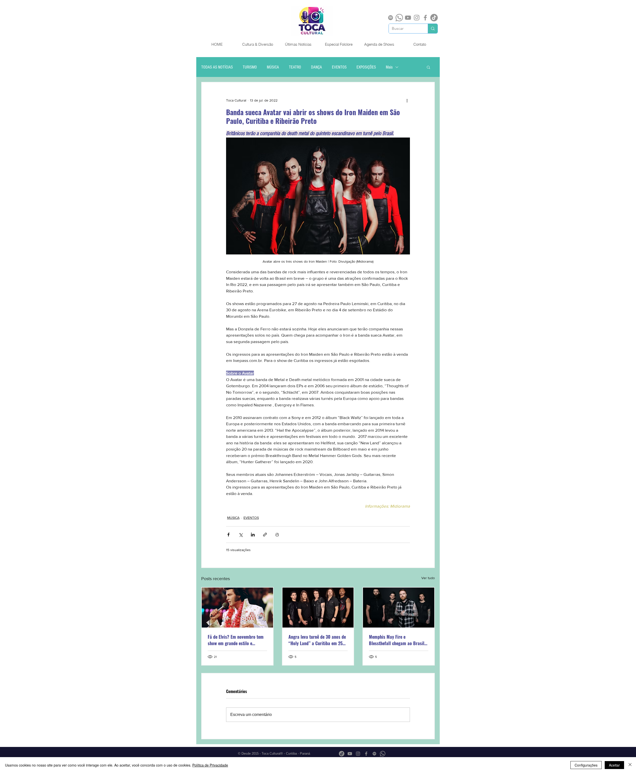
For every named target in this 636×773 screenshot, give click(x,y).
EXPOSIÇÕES (366, 67)
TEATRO (295, 67)
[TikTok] (434, 17)
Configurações (586, 765)
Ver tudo (428, 578)
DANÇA (316, 67)
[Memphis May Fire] (398, 608)
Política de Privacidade (210, 765)
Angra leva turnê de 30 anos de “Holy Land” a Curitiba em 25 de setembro (317, 639)
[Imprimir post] (277, 534)
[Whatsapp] (399, 17)
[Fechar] (630, 765)
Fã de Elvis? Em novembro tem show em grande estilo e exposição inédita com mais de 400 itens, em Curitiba (236, 639)
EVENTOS (339, 67)
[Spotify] (390, 17)
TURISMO (250, 67)
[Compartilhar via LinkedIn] (252, 534)
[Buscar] (432, 28)
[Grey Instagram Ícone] (416, 17)
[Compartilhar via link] (265, 534)
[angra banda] (318, 608)
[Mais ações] (407, 100)
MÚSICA (273, 67)
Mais (389, 67)
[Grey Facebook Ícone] (425, 17)
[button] (428, 67)
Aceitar (614, 765)
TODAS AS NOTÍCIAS (217, 67)
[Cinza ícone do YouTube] (408, 17)
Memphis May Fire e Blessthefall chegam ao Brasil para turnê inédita (396, 639)
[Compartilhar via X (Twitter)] (240, 534)
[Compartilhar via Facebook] (228, 534)
